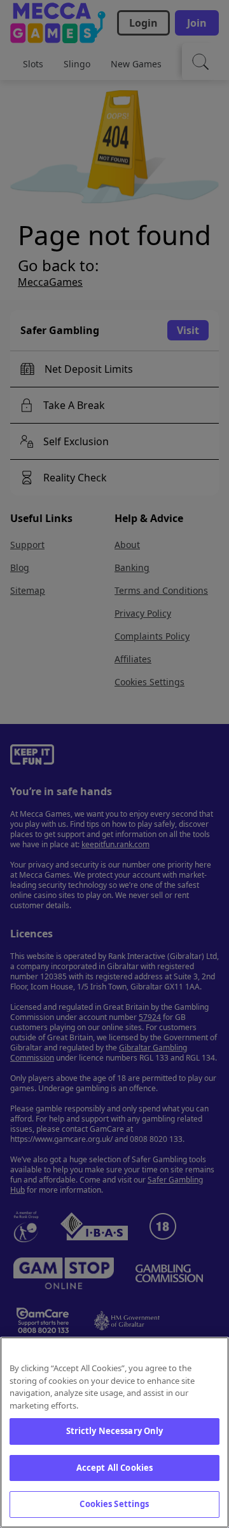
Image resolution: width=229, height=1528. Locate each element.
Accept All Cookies (114, 1467)
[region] (114, 1432)
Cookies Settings (114, 1504)
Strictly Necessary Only (114, 1431)
